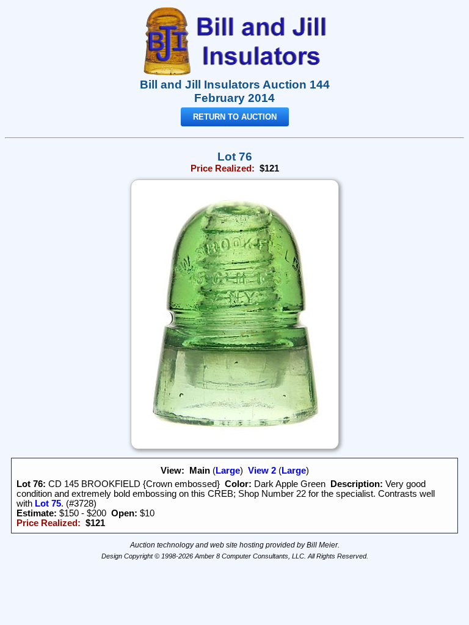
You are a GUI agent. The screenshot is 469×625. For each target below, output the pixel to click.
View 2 (262, 470)
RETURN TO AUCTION (235, 116)
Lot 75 (46, 503)
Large (228, 470)
